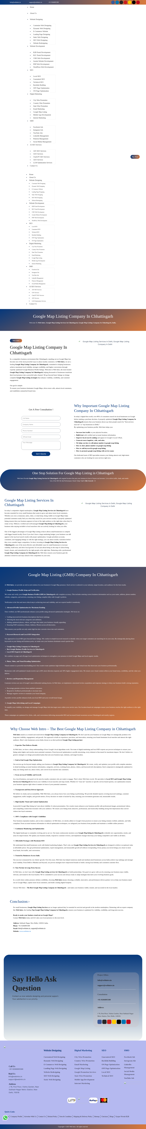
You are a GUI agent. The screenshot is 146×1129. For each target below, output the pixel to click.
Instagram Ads (38, 130)
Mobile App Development (42, 115)
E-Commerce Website (40, 31)
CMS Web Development (41, 58)
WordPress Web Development (43, 67)
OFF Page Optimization (41, 88)
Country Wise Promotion (41, 103)
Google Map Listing (40, 112)
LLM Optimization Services (42, 163)
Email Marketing (39, 109)
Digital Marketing (36, 94)
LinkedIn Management (41, 136)
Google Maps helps (61, 516)
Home (32, 7)
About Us (33, 13)
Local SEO (37, 76)
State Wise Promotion (40, 106)
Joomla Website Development (43, 61)
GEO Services (38, 154)
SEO (31, 70)
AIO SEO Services (39, 151)
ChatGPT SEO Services (41, 157)
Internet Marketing (39, 118)
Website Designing (36, 19)
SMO (32, 121)
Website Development (37, 46)
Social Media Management (42, 142)
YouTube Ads (38, 133)
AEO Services (38, 160)
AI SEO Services (36, 145)
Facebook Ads (38, 127)
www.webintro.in (25, 931)
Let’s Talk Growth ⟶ (88, 481)
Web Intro (22, 888)
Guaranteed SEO (39, 79)
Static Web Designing (40, 37)
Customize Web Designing (42, 25)
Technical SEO (38, 82)
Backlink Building (39, 85)
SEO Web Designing (40, 40)
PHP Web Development (41, 64)
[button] (16, 340)
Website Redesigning (40, 43)
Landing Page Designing (41, 34)
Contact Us (34, 166)
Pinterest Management (40, 139)
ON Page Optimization (41, 91)
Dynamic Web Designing (41, 28)
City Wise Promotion (40, 100)
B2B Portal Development (41, 52)
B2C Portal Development (41, 55)
